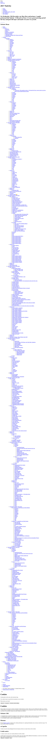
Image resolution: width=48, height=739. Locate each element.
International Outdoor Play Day (18, 403)
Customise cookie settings (14, 703)
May (11, 48)
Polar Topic (14, 174)
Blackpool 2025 (13, 83)
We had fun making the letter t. (18, 300)
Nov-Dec (14, 74)
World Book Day (15, 331)
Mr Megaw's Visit (18, 495)
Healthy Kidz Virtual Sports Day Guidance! (20, 317)
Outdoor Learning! (15, 251)
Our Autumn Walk (15, 253)
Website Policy (5, 686)
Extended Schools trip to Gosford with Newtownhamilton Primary (27, 537)
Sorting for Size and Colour (17, 201)
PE (12, 368)
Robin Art (14, 324)
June (11, 49)
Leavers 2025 (12, 80)
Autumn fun (17, 219)
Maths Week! (14, 357)
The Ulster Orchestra (18, 490)
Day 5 (16, 505)
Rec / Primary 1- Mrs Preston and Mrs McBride (21, 507)
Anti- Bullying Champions (15, 121)
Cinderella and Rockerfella (15, 85)
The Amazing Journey (19, 534)
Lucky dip (14, 206)
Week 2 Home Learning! (16, 309)
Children (4, 9)
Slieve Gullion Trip (18, 349)
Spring (13, 171)
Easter (16, 536)
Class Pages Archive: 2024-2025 (13, 60)
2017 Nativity (5, 13)
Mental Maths (14, 375)
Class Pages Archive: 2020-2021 (13, 195)
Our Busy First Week (16, 198)
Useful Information (8, 677)
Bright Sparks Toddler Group (10, 657)
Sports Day (14, 429)
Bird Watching (19, 353)
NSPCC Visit (14, 407)
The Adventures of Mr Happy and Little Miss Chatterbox (25, 342)
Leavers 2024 (12, 115)
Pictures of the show (18, 279)
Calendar (6, 674)
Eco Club (9, 670)
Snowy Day (14, 395)
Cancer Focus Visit (15, 394)
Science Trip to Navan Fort (22, 457)
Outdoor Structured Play (16, 202)
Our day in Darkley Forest (15, 113)
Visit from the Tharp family (22, 453)
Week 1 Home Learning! (16, 308)
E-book (16, 487)
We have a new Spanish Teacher (23, 460)
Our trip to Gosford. (18, 524)
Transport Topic (17, 227)
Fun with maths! (18, 523)
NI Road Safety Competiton (17, 307)
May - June (14, 77)
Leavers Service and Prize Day (15, 151)
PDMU (13, 173)
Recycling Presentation (19, 347)
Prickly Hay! (17, 341)
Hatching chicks (17, 541)
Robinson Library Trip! (16, 329)
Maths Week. (14, 186)
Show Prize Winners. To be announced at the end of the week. (26, 280)
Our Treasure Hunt (15, 199)
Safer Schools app (10, 653)
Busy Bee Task (17, 273)
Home (4, 8)
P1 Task (16, 274)
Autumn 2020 (14, 209)
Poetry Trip (17, 482)
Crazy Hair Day (15, 421)
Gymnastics (14, 181)
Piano (8, 671)
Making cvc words (15, 382)
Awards (13, 379)
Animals (13, 358)
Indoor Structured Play (16, 200)
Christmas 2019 (15, 296)
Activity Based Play (18, 137)
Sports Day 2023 (13, 155)
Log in (4, 682)
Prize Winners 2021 (13, 265)
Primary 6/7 (9, 58)
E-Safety (13, 369)
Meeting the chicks (15, 402)
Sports (13, 246)
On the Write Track (18, 474)
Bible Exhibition (18, 435)
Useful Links (7, 678)
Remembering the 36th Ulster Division (22, 488)
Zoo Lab (16, 470)
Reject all (2, 703)
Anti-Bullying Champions (12, 655)
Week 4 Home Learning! (16, 313)
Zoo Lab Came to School (19, 483)
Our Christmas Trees (18, 491)
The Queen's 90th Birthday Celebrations (22, 535)
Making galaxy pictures (19, 388)
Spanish (13, 325)
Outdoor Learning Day (16, 426)
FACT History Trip (18, 499)
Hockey (8, 669)
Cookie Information (6, 685)
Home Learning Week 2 (16, 237)
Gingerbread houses (20, 447)
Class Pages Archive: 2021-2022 (13, 156)
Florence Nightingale (16, 187)
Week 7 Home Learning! (16, 316)
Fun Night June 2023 (14, 152)
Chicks (16, 479)
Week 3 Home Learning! (16, 312)
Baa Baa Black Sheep (19, 293)
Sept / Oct (12, 51)
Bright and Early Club (11, 664)
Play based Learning (20, 351)
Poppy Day (17, 224)
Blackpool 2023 (15, 150)
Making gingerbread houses (17, 392)
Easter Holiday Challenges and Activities (19, 311)
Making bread (19, 451)
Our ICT (16, 492)
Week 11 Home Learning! (17, 321)
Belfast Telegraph (18, 484)
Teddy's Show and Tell (16, 211)
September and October (11, 659)
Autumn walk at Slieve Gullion (22, 454)
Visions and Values (8, 34)
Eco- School (5, 679)
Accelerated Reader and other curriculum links (13, 656)
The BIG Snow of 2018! (16, 416)
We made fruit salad (15, 398)
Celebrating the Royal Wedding (18, 404)
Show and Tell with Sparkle (20, 230)
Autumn (13, 176)
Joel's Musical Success (19, 496)
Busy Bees (14, 381)
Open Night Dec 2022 (14, 153)
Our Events (17, 486)
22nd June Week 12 (15, 287)
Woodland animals (18, 467)
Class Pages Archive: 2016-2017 (16, 442)
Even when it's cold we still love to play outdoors (21, 299)
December (12, 43)
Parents (4, 661)
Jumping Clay (12, 86)
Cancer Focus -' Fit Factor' (19, 475)
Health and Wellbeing (9, 652)
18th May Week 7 (15, 281)
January (11, 44)
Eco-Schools (14, 175)
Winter (13, 185)
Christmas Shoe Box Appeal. (20, 465)
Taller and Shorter (15, 294)
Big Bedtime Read (15, 397)
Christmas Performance (14, 154)
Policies (6, 31)
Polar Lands (14, 327)
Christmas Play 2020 (16, 250)
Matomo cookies (6, 722)
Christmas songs (15, 179)
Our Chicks (14, 424)
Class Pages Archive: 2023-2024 (13, 87)
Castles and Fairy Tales (19, 478)
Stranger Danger (15, 180)
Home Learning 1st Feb (16, 258)
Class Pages (5, 10)
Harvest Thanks (15, 249)
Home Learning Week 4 (16, 239)
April (11, 47)
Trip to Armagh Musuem (16, 400)
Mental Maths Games (18, 469)
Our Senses (17, 477)
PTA (6, 675)
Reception (16, 445)
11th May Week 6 (15, 278)
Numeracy (16, 138)
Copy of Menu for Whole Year (10, 673)
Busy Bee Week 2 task (19, 269)
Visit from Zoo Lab (20, 452)
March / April (12, 54)
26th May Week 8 (15, 282)
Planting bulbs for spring (19, 218)
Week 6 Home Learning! (16, 315)
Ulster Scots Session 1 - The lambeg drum (22, 494)
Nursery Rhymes (15, 290)
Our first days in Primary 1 (17, 159)
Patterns (18, 449)
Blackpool (12, 116)
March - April (14, 76)
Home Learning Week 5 (16, 240)
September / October (16, 441)
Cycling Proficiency (11, 672)
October (11, 41)
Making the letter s (15, 304)
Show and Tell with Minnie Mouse (21, 223)
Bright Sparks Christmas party (13, 660)
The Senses (14, 371)
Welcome (7, 28)
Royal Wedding (15, 425)
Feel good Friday (15, 247)
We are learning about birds (20, 350)
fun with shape (17, 545)
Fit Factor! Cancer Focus (19, 539)
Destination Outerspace (16, 386)
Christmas (12, 193)
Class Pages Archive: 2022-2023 (13, 122)
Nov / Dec (12, 52)
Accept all (7, 703)
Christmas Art (17, 529)
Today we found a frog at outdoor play (19, 204)
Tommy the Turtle (15, 428)
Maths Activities (15, 410)
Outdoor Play (14, 177)
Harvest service (13, 192)
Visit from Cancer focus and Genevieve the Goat (26, 448)
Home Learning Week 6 (16, 241)
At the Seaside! (15, 427)
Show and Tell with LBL (19, 225)
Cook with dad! (15, 178)
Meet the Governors (9, 33)
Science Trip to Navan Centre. (17, 332)
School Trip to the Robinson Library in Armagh (21, 288)
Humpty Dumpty (18, 291)
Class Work (17, 485)
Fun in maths (19, 455)
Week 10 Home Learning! (17, 320)
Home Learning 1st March (17, 262)
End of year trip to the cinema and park (19, 430)
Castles (13, 254)
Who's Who (7, 29)
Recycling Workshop (16, 360)
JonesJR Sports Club (11, 665)
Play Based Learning (18, 345)
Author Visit (14, 172)
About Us (4, 27)
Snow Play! (14, 328)
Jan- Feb (13, 75)
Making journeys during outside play (23, 450)
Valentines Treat (15, 399)
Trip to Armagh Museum (16, 420)
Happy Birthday (17, 344)
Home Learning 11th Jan (16, 255)
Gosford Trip (14, 384)
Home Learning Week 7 (16, 242)
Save (11, 737)
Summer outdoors (15, 245)
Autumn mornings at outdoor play (21, 215)
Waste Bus (14, 406)
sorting (13, 383)
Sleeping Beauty (15, 414)
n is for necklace (18, 217)
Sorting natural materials (16, 303)
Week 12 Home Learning (17, 322)
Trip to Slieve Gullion (16, 401)
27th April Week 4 (15, 275)
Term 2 (13, 348)
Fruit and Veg (14, 323)
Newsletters (7, 662)
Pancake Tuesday (15, 330)
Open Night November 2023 (15, 120)
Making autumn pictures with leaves (19, 298)
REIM (16, 493)
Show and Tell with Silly (19, 226)
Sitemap (4, 684)
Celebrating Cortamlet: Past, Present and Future (14, 35)
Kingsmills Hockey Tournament (18, 376)
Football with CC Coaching (17, 295)
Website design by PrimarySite (8, 689)
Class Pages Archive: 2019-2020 (13, 266)
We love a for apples (16, 203)
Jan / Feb (11, 53)
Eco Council (7, 680)
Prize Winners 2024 (13, 114)
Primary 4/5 (9, 57)
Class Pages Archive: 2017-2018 (9, 11)
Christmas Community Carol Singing (14, 59)
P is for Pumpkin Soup (16, 297)
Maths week (17, 346)
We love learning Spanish (17, 391)
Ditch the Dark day (18, 221)
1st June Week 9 (15, 283)
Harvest (16, 220)
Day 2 (11, 117)
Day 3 (11, 118)
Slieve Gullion (15, 365)
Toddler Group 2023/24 (11, 658)
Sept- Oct (14, 73)
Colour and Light (15, 248)
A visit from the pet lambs (17, 396)
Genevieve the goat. (18, 528)
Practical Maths (15, 374)
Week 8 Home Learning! (16, 318)
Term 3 (13, 355)
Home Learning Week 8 (16, 243)
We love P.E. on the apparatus (17, 385)
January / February (15, 437)
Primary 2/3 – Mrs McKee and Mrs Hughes (20, 521)
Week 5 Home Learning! (16, 314)
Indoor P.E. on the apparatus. (17, 301)
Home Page (2, 3)
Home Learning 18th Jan (16, 256)
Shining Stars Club (10, 666)
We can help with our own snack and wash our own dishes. (23, 305)
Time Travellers (15, 326)
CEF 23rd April (17, 436)
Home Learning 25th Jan (16, 257)
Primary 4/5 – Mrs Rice (16, 542)
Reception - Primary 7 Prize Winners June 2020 (18, 337)
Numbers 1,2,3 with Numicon (17, 210)
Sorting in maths (18, 343)
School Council (10, 667)
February (11, 45)
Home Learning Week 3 (16, 238)
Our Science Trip (18, 497)
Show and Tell (15, 417)
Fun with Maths (17, 471)
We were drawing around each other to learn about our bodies (23, 302)
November (12, 42)
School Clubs (7, 663)
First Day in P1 (15, 197)
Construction (14, 370)
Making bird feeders (20, 352)
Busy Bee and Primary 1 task (20, 276)
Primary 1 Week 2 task (19, 270)
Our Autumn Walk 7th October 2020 (21, 214)
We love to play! (15, 289)
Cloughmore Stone (18, 498)
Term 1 (13, 340)
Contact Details (8, 36)
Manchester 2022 (15, 190)
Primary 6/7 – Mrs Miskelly (17, 546)
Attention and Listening (19, 468)
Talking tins (14, 212)
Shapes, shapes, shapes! (19, 229)
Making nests (19, 354)
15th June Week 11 (15, 286)
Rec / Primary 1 (6, 12)
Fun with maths (17, 544)
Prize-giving (12, 82)
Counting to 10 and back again (20, 228)
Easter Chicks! (15, 366)
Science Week (17, 532)
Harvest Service (13, 84)
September (12, 40)
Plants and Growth (15, 333)
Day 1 (16, 501)
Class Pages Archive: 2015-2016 (16, 506)
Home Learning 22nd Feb (17, 261)
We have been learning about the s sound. (20, 205)
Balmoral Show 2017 (18, 500)
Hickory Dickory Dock (19, 292)
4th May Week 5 (15, 277)
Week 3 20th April (15, 272)
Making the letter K (15, 389)
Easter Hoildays (15, 271)
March (11, 46)
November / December (16, 440)
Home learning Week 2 (16, 268)
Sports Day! (14, 433)
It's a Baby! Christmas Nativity (20, 526)
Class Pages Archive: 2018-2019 (13, 338)
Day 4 (11, 119)
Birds (18, 461)
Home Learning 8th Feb (16, 260)
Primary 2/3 (9, 50)
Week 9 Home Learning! (16, 319)
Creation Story (15, 252)
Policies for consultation (9, 32)
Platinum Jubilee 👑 (13, 194)
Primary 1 (14, 380)
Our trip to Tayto (18, 543)
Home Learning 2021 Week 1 (17, 236)
